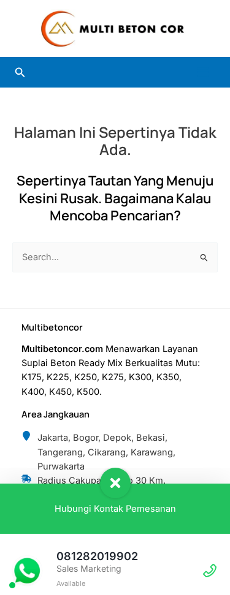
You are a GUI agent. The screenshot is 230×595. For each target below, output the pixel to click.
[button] (20, 72)
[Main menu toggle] (203, 72)
